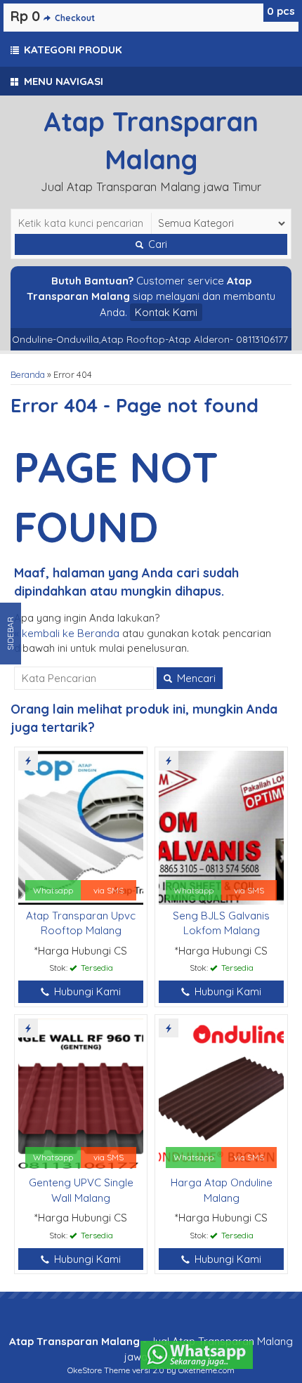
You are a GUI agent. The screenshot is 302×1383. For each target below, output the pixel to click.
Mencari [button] (195, 678)
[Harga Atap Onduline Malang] (221, 1094)
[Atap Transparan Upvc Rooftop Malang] (80, 826)
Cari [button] (156, 244)
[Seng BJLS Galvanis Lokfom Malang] (221, 826)
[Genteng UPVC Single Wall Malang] (80, 1094)
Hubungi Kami (86, 991)
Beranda (28, 374)
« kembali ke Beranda (66, 633)
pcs (281, 11)
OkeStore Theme (98, 1370)
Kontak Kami (166, 312)
